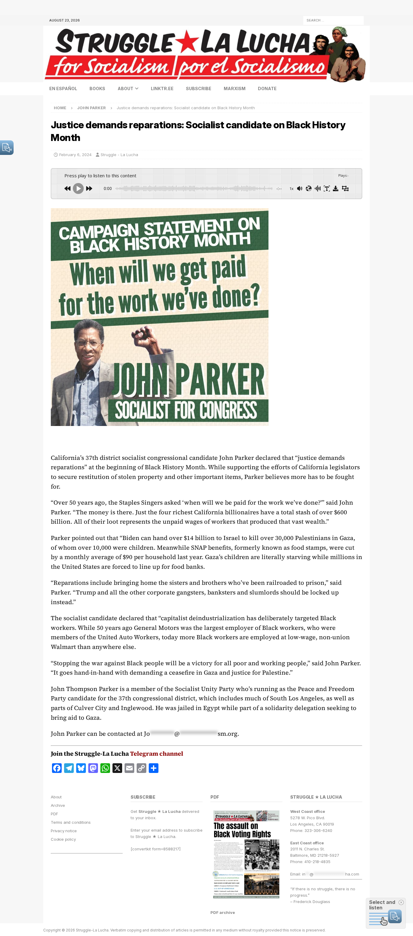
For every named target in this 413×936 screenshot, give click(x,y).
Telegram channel (156, 753)
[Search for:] (333, 19)
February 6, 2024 (75, 154)
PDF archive (222, 912)
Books (97, 88)
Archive (58, 805)
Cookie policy (63, 839)
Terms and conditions (71, 822)
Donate (267, 88)
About (125, 88)
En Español (63, 88)
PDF (54, 813)
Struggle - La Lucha (119, 154)
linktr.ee (162, 88)
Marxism (235, 88)
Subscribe (198, 88)
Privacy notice (64, 830)
